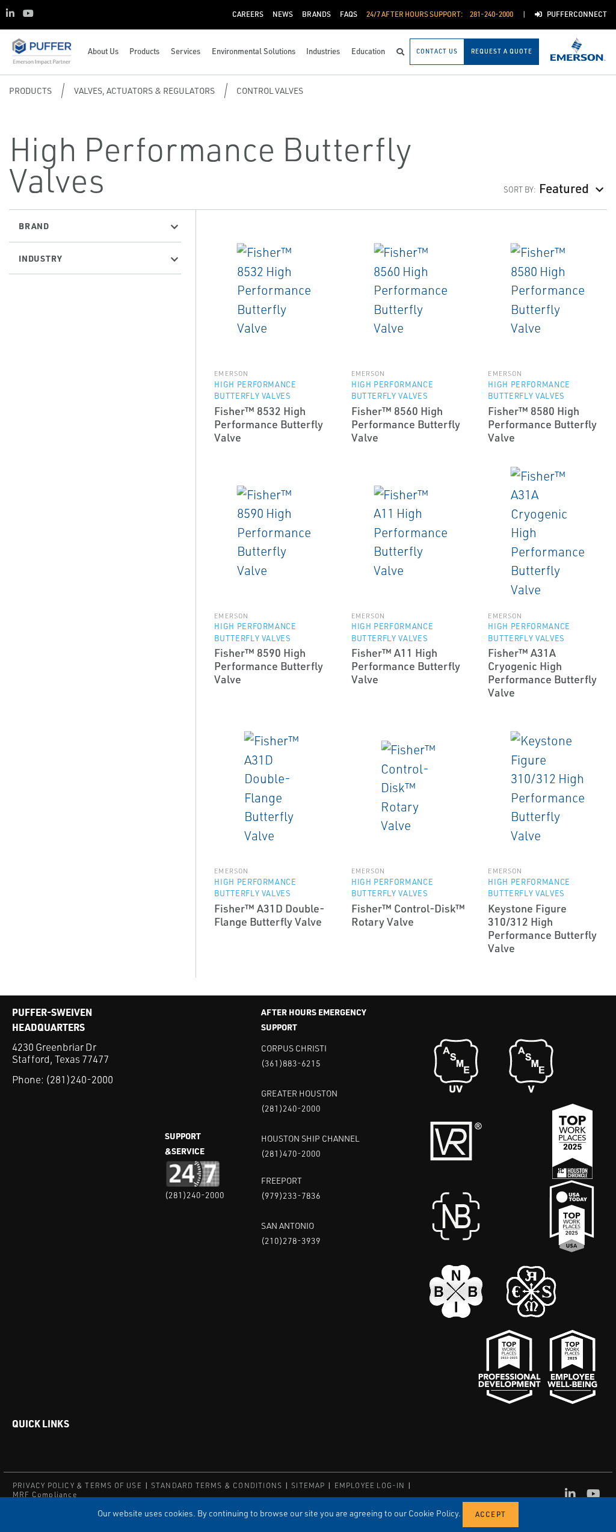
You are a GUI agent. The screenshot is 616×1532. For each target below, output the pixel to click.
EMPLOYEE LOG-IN (369, 1485)
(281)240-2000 (79, 1079)
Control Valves (269, 90)
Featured (564, 187)
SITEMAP (308, 1485)
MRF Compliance (45, 1494)
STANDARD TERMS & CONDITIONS (216, 1485)
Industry (40, 258)
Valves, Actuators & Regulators (144, 90)
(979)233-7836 (291, 1195)
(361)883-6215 (291, 1063)
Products (30, 90)
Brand (34, 225)
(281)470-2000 (291, 1153)
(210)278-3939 (291, 1240)
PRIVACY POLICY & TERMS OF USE (77, 1485)
